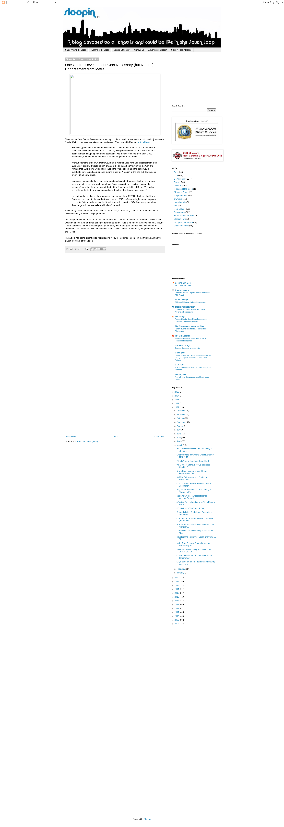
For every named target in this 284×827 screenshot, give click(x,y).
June (179, 434)
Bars (176, 172)
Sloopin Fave (180, 219)
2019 (177, 581)
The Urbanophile (182, 336)
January (181, 573)
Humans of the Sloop (100, 50)
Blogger (147, 819)
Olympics (178, 199)
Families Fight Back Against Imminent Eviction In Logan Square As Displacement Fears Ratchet (193, 357)
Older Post (159, 437)
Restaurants (179, 212)
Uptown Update (182, 290)
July (179, 430)
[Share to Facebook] (101, 249)
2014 (177, 601)
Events (177, 182)
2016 (177, 593)
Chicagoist (180, 353)
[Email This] (92, 249)
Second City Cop (183, 283)
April (179, 441)
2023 (177, 399)
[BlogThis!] (95, 249)
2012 (177, 608)
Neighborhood (180, 196)
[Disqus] (115, 304)
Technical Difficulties (183, 285)
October (180, 418)
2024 (177, 396)
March (180, 445)
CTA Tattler (180, 365)
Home (115, 437)
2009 (177, 620)
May (179, 437)
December (182, 410)
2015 (177, 597)
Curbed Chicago (182, 345)
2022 (177, 403)
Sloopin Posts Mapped (181, 50)
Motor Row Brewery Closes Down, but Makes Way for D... (193, 544)
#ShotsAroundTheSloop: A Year (191, 508)
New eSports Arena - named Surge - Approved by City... (193, 472)
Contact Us (139, 50)
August (180, 426)
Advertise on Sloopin (157, 50)
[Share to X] (98, 249)
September (182, 422)
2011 (177, 612)
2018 (177, 585)
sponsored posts (181, 226)
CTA (176, 175)
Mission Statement (122, 50)
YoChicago (180, 316)
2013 (177, 604)
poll (175, 206)
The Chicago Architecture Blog (189, 326)
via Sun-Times (143, 142)
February (181, 569)
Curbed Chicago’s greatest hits (187, 348)
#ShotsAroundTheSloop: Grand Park (193, 461)
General (177, 185)
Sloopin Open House (183, 222)
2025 (177, 392)
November (182, 414)
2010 (177, 616)
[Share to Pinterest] (104, 249)
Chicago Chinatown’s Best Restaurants (190, 302)
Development (180, 179)
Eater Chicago (181, 300)
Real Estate (179, 209)
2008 (177, 624)
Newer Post (71, 437)
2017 (177, 589)
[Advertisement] (196, 78)
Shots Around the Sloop (75, 50)
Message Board (181, 192)
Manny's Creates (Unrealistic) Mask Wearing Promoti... (192, 497)
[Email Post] (86, 249)
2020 (177, 578)
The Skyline (180, 374)
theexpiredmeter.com (185, 307)
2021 (177, 407)
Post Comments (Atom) (87, 441)
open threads (180, 202)
